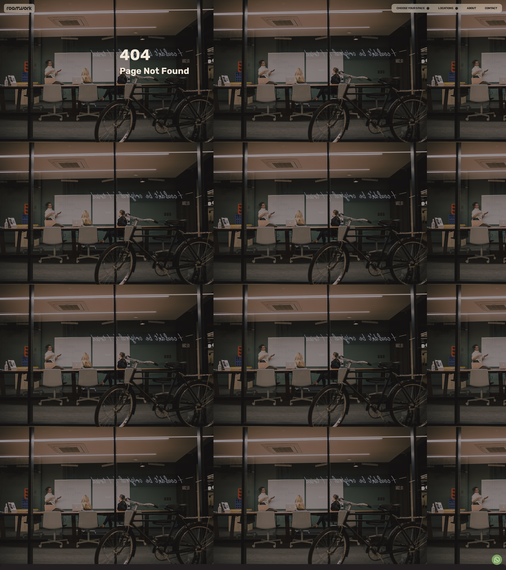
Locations (445, 8)
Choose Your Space (410, 8)
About (471, 8)
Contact (491, 8)
